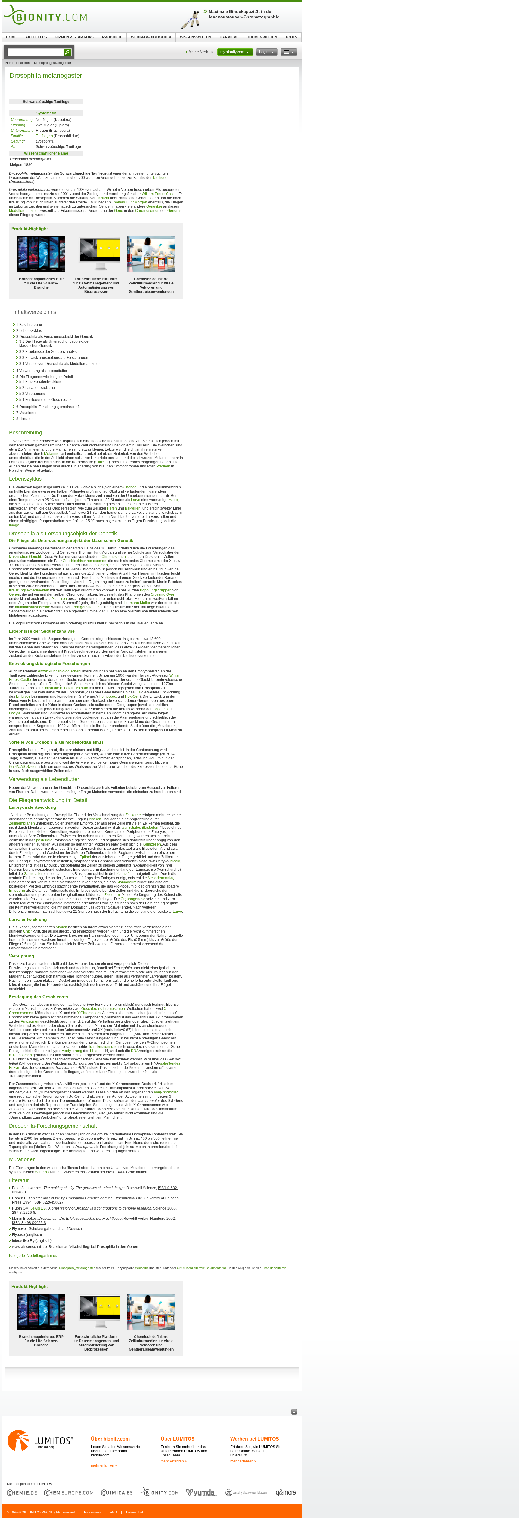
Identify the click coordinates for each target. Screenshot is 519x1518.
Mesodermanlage (162, 878)
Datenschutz (135, 1512)
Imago (14, 525)
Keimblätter (125, 874)
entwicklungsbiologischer (59, 671)
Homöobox (108, 696)
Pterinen (163, 466)
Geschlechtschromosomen (84, 561)
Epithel (85, 857)
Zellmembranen (22, 823)
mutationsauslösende (32, 607)
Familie (17, 136)
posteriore (44, 840)
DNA (134, 1051)
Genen (14, 594)
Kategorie (17, 1256)
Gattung (17, 141)
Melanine (51, 454)
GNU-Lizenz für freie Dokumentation (202, 1268)
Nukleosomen (20, 1055)
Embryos (23, 696)
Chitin (28, 931)
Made (173, 500)
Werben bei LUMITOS (254, 1438)
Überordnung (22, 120)
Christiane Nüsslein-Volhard (65, 688)
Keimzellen (152, 844)
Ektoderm (112, 895)
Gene (118, 211)
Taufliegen (44, 136)
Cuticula (102, 462)
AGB (113, 1512)
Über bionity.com (110, 1438)
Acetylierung (72, 1051)
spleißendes (170, 1063)
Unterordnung (22, 130)
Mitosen (94, 819)
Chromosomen (147, 211)
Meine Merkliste (201, 52)
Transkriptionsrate (102, 1047)
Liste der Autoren (274, 1268)
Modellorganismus (24, 211)
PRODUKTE (112, 37)
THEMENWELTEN (262, 37)
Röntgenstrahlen (86, 607)
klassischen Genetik (25, 557)
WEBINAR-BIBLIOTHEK (151, 37)
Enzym (14, 1068)
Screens (42, 1172)
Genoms (174, 211)
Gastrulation (34, 874)
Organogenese (133, 899)
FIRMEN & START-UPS (74, 37)
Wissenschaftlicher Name (46, 153)
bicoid (175, 861)
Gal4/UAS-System (23, 767)
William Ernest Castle (159, 194)
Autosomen (98, 565)
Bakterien (133, 508)
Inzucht (103, 198)
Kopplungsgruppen (155, 590)
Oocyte (14, 713)
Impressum (92, 1512)
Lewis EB (38, 1208)
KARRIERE (229, 37)
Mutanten (59, 599)
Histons (96, 1051)
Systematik (46, 113)
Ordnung (18, 125)
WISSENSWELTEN (195, 37)
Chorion (130, 487)
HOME (11, 37)
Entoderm (17, 890)
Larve (135, 500)
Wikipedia (141, 1268)
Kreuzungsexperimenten (29, 590)
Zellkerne (133, 815)
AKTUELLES (36, 37)
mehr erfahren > (104, 1465)
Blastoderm (151, 827)
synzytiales (132, 827)
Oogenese (161, 709)
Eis (138, 692)
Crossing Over (162, 594)
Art (13, 147)
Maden (61, 927)
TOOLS (291, 37)
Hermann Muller (137, 603)
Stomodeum (126, 882)
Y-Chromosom (89, 1013)
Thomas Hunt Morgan (129, 202)
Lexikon (24, 63)
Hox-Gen (132, 696)
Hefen (112, 508)
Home (9, 63)
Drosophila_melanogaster (77, 1268)
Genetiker (154, 206)
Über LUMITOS (178, 1438)
